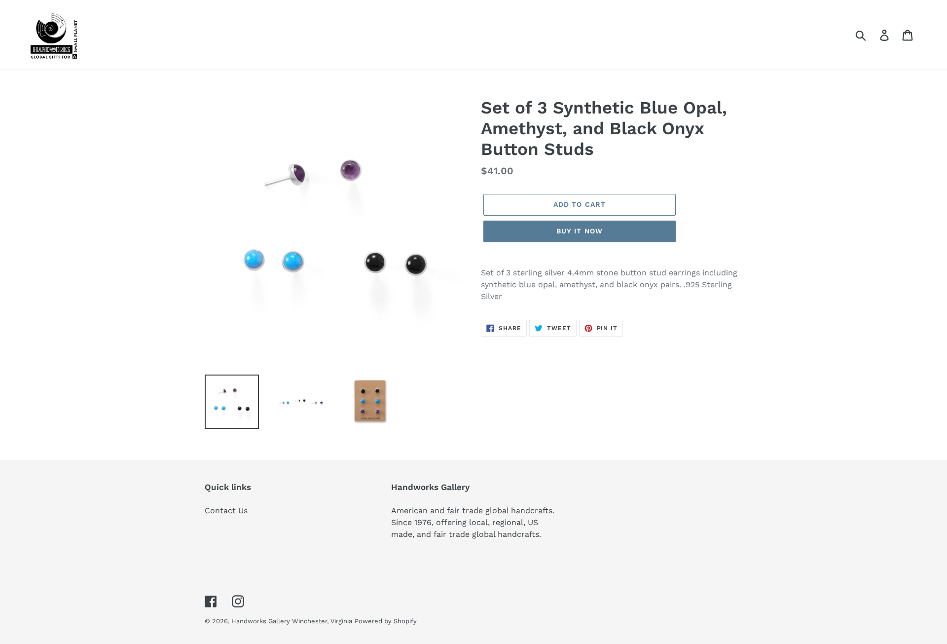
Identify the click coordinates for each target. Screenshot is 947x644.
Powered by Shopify (386, 621)
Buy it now (579, 231)
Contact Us (226, 510)
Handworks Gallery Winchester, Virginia (291, 621)
